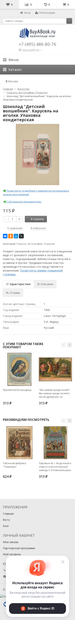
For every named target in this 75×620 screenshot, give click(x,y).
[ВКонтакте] (5, 236)
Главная (8, 513)
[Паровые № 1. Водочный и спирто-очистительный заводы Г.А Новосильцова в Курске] (55, 442)
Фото (6, 520)
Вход (27, 12)
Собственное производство (23, 201)
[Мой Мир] (16, 236)
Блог (6, 526)
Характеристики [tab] (20, 284)
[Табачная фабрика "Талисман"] (19, 442)
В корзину (37, 219)
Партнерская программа (19, 548)
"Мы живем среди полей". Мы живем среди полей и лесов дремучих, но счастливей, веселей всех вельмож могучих (55, 393)
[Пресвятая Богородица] (19, 369)
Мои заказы (10, 542)
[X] (21, 236)
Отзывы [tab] (15, 292)
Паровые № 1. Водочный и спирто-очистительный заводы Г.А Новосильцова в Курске (55, 466)
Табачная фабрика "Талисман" (14, 464)
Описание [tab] (47, 284)
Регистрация (47, 12)
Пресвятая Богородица (17, 390)
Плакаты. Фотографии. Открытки (36, 243)
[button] (63, 344)
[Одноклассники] (10, 236)
